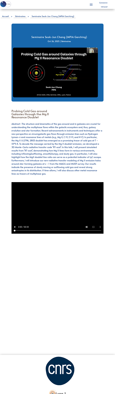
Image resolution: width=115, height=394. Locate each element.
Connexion (103, 2)
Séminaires (66, 41)
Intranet (104, 6)
